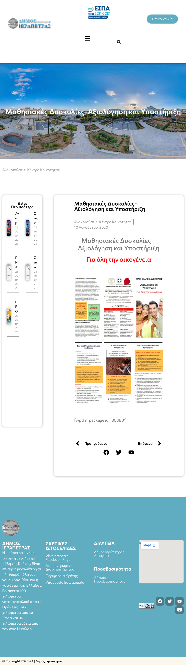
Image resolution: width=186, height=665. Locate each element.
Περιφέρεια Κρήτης (62, 575)
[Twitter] (118, 452)
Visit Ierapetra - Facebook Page (58, 557)
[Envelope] (179, 610)
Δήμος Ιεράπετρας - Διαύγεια (110, 554)
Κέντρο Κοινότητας (43, 169)
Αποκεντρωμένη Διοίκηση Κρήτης (60, 567)
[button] (87, 38)
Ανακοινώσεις (14, 169)
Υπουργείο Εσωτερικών (65, 582)
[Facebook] (106, 452)
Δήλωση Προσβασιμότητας (109, 579)
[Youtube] (131, 452)
